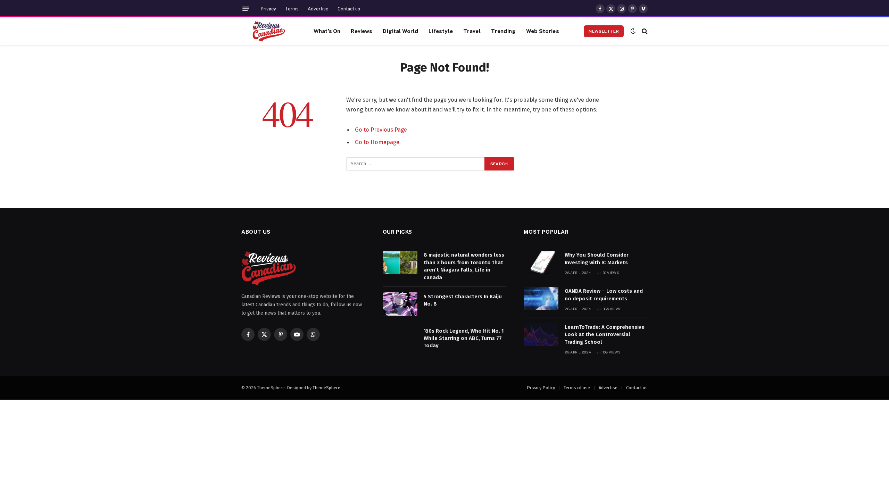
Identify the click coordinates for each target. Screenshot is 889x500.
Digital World (400, 31)
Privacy (268, 8)
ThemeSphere (326, 387)
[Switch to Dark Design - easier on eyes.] (633, 31)
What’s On (327, 31)
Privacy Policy (541, 387)
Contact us (349, 8)
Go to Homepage (377, 142)
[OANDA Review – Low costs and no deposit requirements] (541, 298)
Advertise (318, 8)
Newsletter (604, 31)
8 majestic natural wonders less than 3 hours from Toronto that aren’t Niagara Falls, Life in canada (464, 266)
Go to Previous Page (381, 129)
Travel (472, 31)
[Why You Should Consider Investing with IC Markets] (541, 262)
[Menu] (245, 9)
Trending (503, 31)
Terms (292, 8)
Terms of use (577, 387)
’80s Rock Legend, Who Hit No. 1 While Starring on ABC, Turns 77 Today (464, 338)
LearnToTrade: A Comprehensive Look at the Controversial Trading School (605, 334)
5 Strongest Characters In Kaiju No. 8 (463, 300)
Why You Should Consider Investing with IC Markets (597, 258)
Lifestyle (440, 31)
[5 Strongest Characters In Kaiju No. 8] (400, 304)
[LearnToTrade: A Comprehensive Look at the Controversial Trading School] (541, 334)
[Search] (644, 31)
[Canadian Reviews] (268, 31)
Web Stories (542, 31)
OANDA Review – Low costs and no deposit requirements (604, 294)
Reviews (361, 31)
